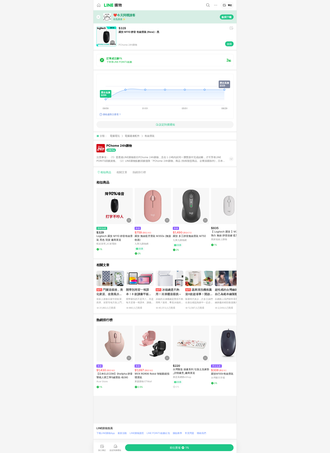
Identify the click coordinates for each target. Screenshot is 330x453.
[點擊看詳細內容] (114, 206)
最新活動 (122, 433)
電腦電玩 (115, 135)
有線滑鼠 (149, 135)
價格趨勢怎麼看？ (112, 114)
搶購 (229, 43)
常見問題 (189, 433)
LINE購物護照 (137, 433)
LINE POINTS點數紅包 (158, 433)
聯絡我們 (201, 433)
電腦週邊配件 (132, 135)
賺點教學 (177, 433)
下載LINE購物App (105, 433)
